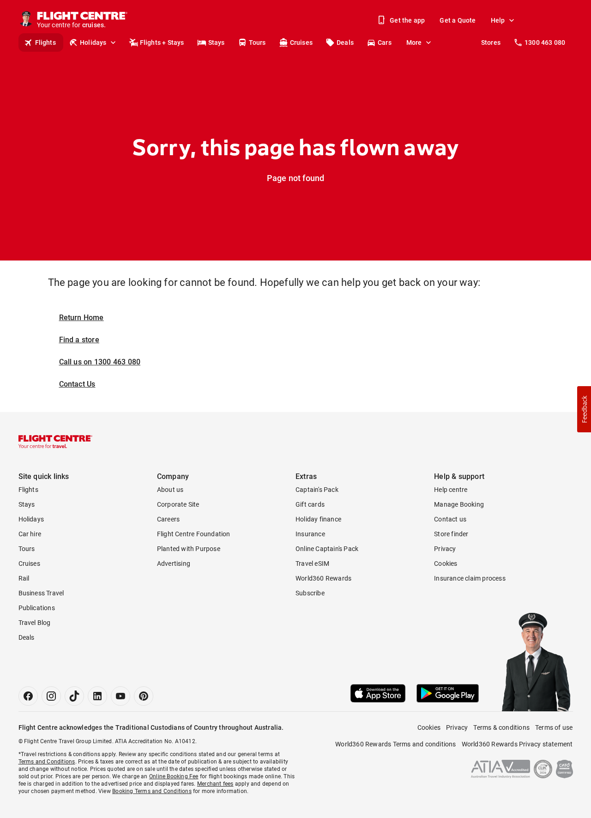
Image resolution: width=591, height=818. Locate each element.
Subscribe (310, 593)
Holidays (93, 42)
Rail (24, 578)
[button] (584, 409)
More (414, 42)
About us (170, 489)
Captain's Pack (317, 489)
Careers (168, 519)
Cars (385, 42)
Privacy (445, 548)
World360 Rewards (323, 578)
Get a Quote (458, 20)
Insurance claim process (470, 578)
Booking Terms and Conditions (152, 791)
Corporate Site (178, 504)
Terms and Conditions (46, 761)
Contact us (450, 519)
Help (498, 20)
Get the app (407, 20)
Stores (491, 42)
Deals (345, 42)
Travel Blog (34, 622)
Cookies (445, 563)
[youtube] (120, 696)
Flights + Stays (162, 42)
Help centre (450, 489)
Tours (257, 42)
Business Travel (41, 593)
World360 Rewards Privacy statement (517, 744)
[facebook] (28, 696)
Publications (36, 608)
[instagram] (51, 696)
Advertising (173, 563)
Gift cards (310, 504)
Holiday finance (318, 519)
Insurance (310, 534)
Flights (45, 42)
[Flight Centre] (55, 441)
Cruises (301, 42)
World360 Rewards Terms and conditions (395, 744)
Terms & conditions (501, 727)
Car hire (30, 534)
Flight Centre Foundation (193, 534)
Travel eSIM (312, 563)
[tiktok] (74, 696)
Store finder (451, 534)
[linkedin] (97, 696)
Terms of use (554, 727)
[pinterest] (143, 696)
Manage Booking (459, 504)
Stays (216, 42)
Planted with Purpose (188, 548)
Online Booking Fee (174, 776)
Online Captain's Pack (327, 548)
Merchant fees (215, 784)
